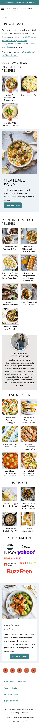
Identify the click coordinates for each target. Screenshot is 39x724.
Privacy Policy (9, 681)
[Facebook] (5, 670)
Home (4, 17)
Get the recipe (12, 205)
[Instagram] (26, 670)
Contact (15, 688)
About (6, 688)
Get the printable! (19, 656)
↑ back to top (11, 701)
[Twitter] (33, 670)
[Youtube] (12, 670)
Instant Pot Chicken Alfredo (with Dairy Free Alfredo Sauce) (19, 40)
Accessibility (23, 681)
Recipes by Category (11, 694)
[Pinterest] (19, 670)
